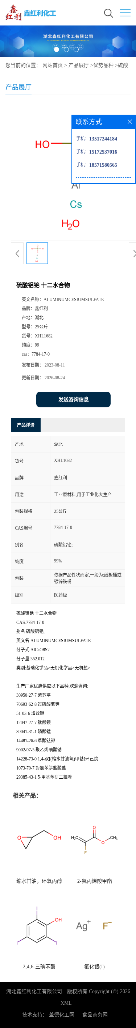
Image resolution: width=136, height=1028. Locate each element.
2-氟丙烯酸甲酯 (94, 881)
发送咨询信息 (73, 399)
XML (66, 1003)
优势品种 (103, 65)
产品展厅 (79, 65)
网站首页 (52, 65)
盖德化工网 (61, 1014)
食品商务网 (95, 1014)
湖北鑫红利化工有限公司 (34, 991)
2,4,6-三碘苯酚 (39, 966)
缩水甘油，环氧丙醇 (39, 881)
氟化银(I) (94, 966)
